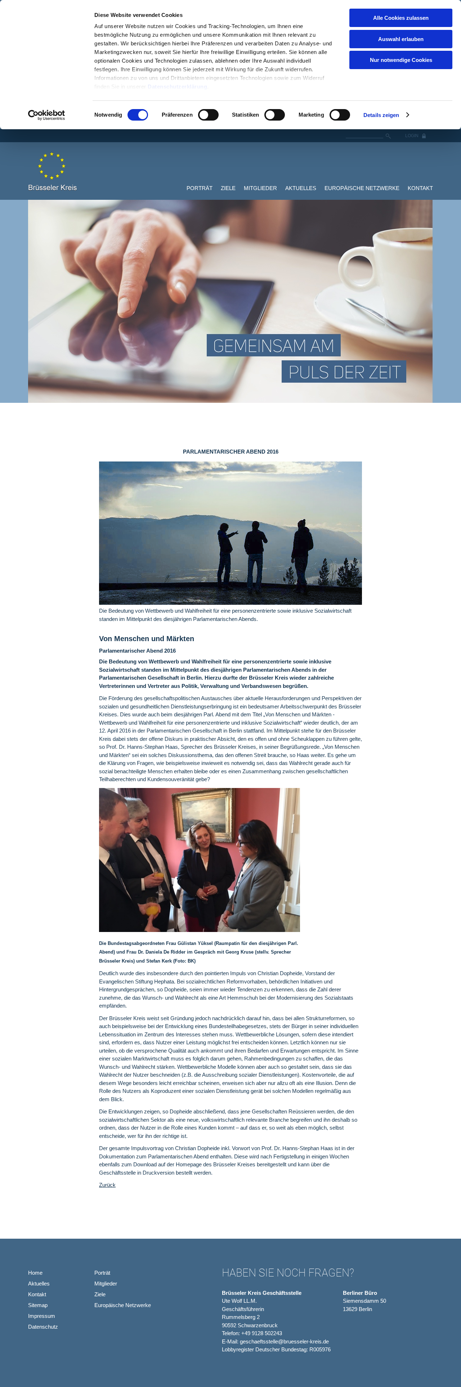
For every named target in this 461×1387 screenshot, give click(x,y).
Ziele (228, 188)
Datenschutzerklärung (177, 87)
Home (35, 1273)
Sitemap (38, 1305)
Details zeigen (381, 115)
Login (412, 135)
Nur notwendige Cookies (401, 60)
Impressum (41, 1316)
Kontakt (420, 188)
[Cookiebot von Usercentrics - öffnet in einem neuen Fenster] (46, 115)
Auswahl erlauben (401, 39)
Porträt (199, 188)
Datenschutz (43, 1327)
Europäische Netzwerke (362, 188)
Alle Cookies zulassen (401, 18)
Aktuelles (300, 188)
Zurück (107, 1185)
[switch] (208, 115)
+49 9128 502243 (261, 1333)
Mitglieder (260, 188)
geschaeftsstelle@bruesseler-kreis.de (284, 1341)
